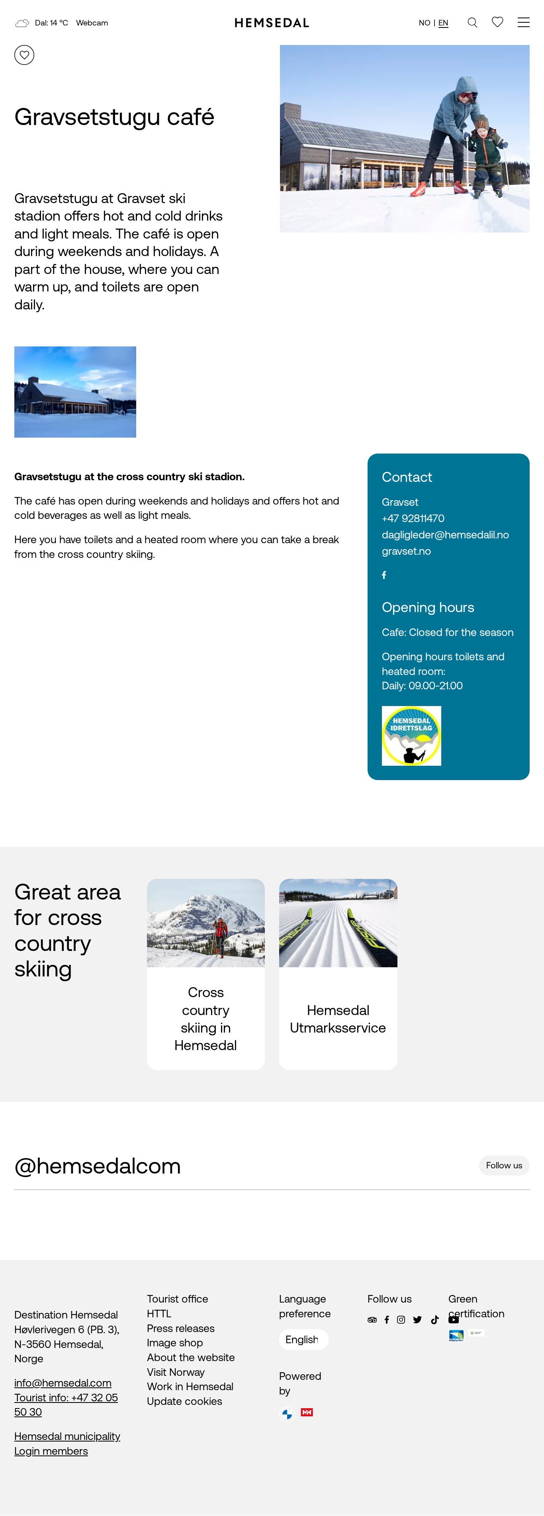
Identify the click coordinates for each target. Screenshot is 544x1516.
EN (443, 22)
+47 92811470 (413, 518)
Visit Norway (176, 1372)
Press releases (181, 1328)
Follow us (504, 1165)
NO (425, 22)
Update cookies (184, 1401)
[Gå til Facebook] (387, 1320)
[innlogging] (497, 22)
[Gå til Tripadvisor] (372, 1320)
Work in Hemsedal (190, 1386)
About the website (191, 1357)
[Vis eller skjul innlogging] (24, 55)
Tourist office (177, 1299)
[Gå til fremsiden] (272, 23)
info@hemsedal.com (63, 1383)
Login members (51, 1451)
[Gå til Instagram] (401, 1320)
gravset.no (406, 551)
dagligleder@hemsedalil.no (445, 534)
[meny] (524, 23)
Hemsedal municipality (67, 1436)
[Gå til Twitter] (417, 1319)
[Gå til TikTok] (435, 1320)
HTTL (159, 1313)
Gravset (400, 502)
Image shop (175, 1342)
